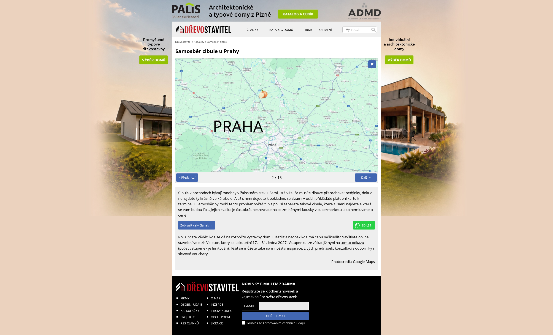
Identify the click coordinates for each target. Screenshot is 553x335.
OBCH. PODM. (221, 317)
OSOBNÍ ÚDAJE (191, 304)
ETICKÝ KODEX (221, 311)
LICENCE (217, 323)
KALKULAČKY (190, 311)
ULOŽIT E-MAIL (275, 316)
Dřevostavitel (183, 42)
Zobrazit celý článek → (196, 225)
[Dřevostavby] (203, 29)
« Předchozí (187, 177)
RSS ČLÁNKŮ (190, 323)
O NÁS (215, 298)
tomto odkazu (352, 242)
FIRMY (185, 298)
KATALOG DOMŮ (281, 30)
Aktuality (199, 42)
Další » (366, 177)
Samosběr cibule (217, 42)
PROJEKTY (188, 317)
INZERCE (217, 304)
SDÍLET (366, 225)
